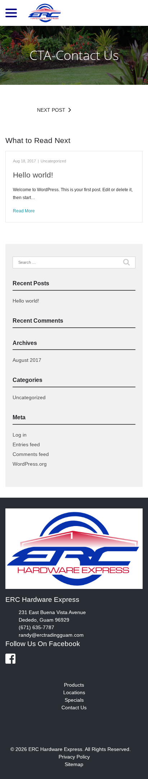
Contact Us (74, 707)
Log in (20, 435)
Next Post (51, 110)
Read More (24, 210)
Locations (74, 692)
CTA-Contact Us (74, 55)
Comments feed (31, 454)
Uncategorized (53, 161)
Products (74, 685)
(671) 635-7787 (36, 627)
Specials (74, 700)
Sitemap (74, 764)
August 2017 (27, 360)
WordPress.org (30, 464)
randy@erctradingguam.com (51, 635)
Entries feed (26, 444)
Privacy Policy (74, 757)
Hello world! (33, 175)
